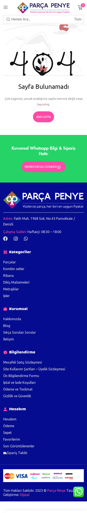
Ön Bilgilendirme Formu (21, 376)
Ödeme (8, 426)
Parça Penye (56, 490)
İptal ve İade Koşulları (19, 382)
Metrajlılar (11, 289)
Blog (6, 326)
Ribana (8, 275)
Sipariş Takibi (17, 453)
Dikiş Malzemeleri (16, 282)
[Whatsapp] (25, 238)
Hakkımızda (12, 319)
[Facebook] (5, 238)
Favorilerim (11, 439)
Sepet (7, 432)
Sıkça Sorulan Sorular (19, 332)
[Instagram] (15, 238)
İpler (6, 296)
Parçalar (9, 262)
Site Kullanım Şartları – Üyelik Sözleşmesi (34, 369)
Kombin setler (13, 269)
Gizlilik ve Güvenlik (17, 396)
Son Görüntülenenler (18, 446)
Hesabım (9, 419)
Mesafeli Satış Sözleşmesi (22, 362)
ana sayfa (43, 117)
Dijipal (24, 495)
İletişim (8, 339)
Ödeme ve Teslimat (18, 389)
